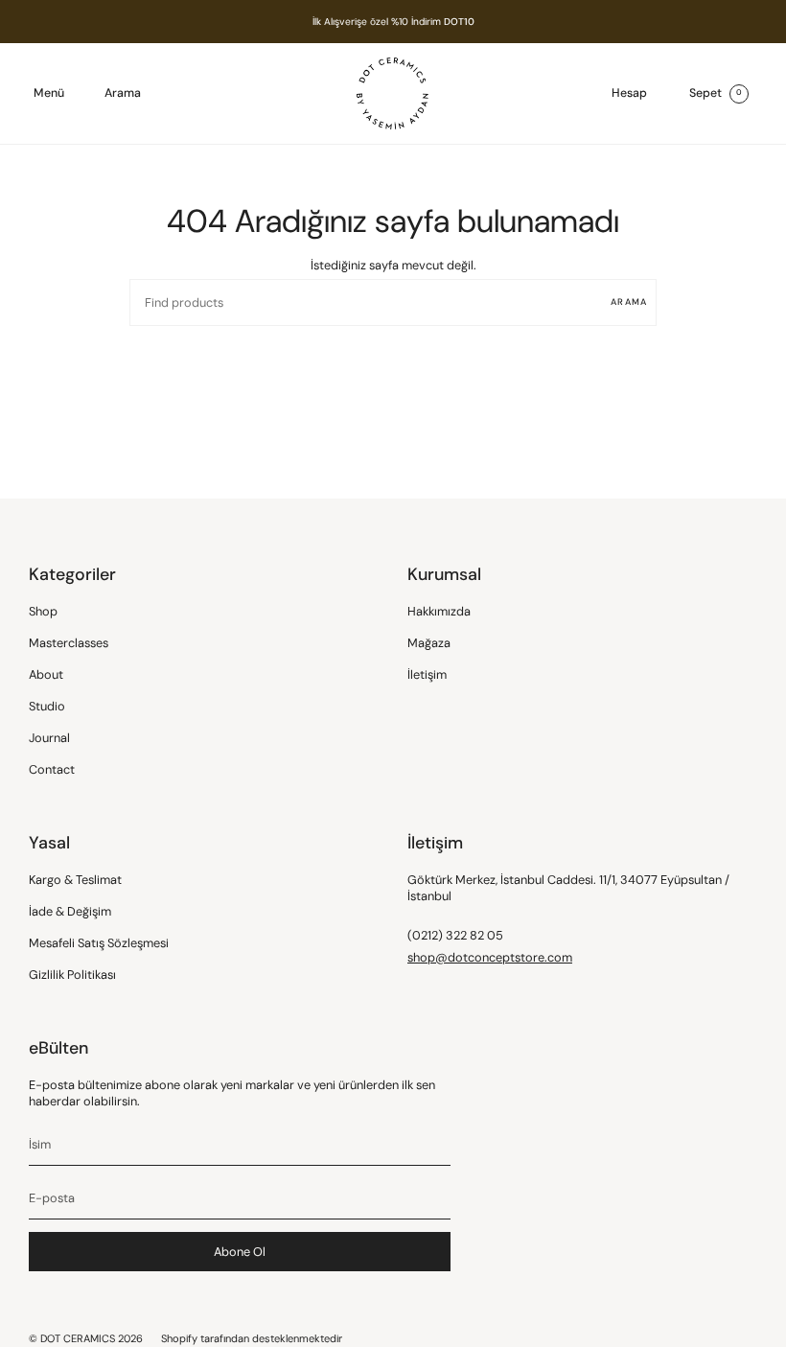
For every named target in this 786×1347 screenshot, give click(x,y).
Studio (47, 706)
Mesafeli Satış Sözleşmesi (99, 943)
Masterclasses (68, 643)
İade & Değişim (70, 911)
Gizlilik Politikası (72, 974)
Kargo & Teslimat (75, 879)
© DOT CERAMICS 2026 (86, 1338)
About (46, 674)
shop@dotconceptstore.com (489, 957)
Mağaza (429, 643)
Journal (49, 738)
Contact (52, 769)
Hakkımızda (439, 611)
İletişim (427, 674)
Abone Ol (240, 1251)
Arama (629, 302)
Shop (43, 611)
